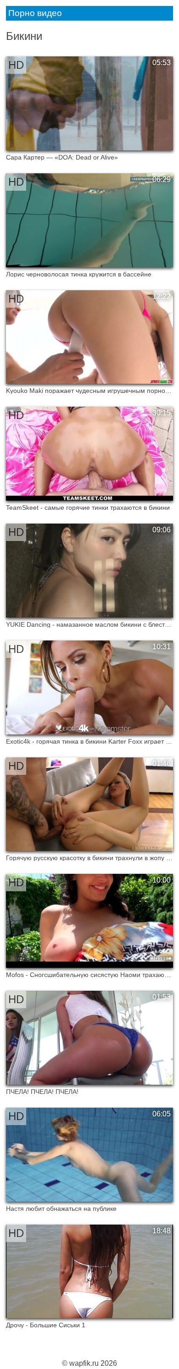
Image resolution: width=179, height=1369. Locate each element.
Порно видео (35, 13)
